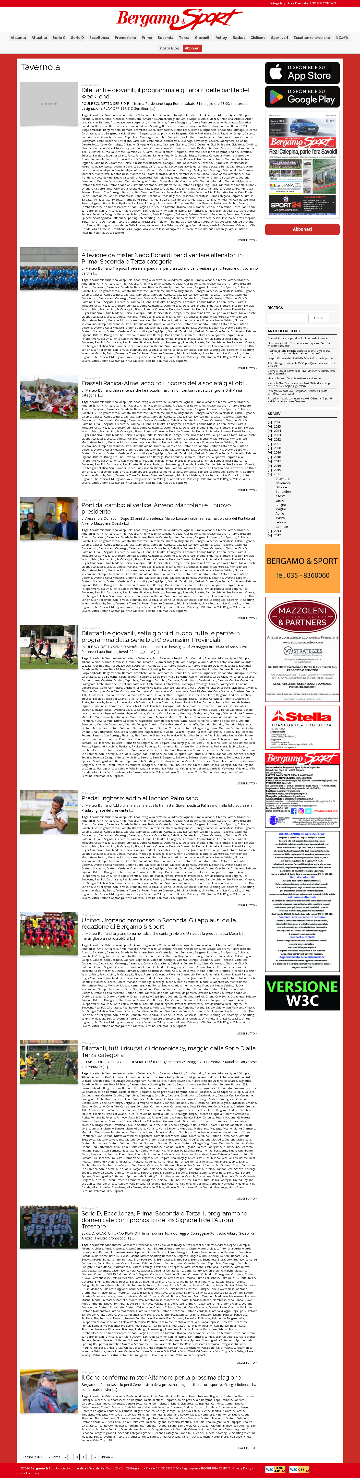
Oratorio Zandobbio (232, 185)
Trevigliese (148, 221)
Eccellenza (99, 38)
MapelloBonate (135, 170)
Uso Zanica (89, 225)
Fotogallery (277, 3)
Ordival (250, 185)
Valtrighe (185, 225)
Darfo (148, 152)
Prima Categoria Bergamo (226, 196)
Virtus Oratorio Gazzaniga (211, 229)
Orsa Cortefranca (102, 188)
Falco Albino (144, 155)
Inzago (99, 166)
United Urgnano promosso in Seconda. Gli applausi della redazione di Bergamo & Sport (159, 923)
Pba (237, 188)
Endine (233, 152)
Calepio (238, 133)
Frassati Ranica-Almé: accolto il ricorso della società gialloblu (165, 383)
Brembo (196, 130)
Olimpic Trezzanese (167, 177)
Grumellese (221, 163)
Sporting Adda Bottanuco (109, 218)
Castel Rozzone (107, 141)
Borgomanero (112, 130)
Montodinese (119, 174)
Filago (192, 155)
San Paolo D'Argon (130, 210)
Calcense (251, 130)
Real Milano (212, 199)
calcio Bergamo (108, 133)
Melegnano (201, 170)
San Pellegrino (177, 210)
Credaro (239, 148)
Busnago (238, 130)
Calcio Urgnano (222, 133)
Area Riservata (298, 3)
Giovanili (202, 38)
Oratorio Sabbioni (119, 185)
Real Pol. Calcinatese (234, 199)
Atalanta (18, 38)
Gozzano (206, 163)
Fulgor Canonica (204, 159)
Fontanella (97, 159)
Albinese (97, 118)
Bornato (127, 130)
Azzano (218, 122)
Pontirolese (126, 196)
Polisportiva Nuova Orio (229, 192)
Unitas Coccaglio (221, 221)
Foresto (110, 159)
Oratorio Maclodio (211, 181)
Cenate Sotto (90, 144)
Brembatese (164, 130)
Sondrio (205, 214)
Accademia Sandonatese (106, 115)
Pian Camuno (143, 192)
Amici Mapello (190, 118)
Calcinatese (89, 133)
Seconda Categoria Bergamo (111, 214)
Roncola (195, 203)
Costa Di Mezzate (201, 148)
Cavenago (186, 141)
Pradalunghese (170, 196)
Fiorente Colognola (210, 155)
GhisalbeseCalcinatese (147, 163)
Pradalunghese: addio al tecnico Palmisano (140, 798)
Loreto (86, 170)
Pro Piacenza (101, 199)
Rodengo (150, 203)
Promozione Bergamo (138, 199)
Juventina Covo (122, 166)
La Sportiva (140, 166)
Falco (131, 155)
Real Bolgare (161, 199)
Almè (108, 118)
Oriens (86, 188)
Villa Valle (149, 229)
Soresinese (218, 214)
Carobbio (160, 137)
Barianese (101, 126)
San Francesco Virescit (117, 207)
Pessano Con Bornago (106, 192)
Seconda (165, 38)
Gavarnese (115, 163)
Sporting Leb (135, 218)
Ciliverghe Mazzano (148, 144)
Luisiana (97, 170)
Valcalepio (121, 225)
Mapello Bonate (113, 170)
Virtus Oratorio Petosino (140, 360)
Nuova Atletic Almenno (225, 174)
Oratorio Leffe (189, 181)
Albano (86, 118)
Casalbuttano (188, 137)
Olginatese (146, 177)
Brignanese (209, 130)
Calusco (249, 133)
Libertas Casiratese (230, 166)
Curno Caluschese (113, 152)
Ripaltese (124, 203)
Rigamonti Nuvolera (104, 203)
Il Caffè (342, 38)
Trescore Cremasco (128, 221)
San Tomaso (195, 210)
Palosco (201, 188)
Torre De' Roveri (105, 221)
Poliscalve (173, 192)
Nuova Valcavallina (126, 177)
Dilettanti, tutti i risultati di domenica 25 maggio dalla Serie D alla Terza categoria (169, 1051)
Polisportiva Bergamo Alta (196, 192)
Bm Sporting (210, 126)
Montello (87, 174)
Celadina (241, 141)
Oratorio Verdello (169, 185)
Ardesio (239, 118)
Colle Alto (112, 148)
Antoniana (226, 118)
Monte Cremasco (244, 170)
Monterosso (102, 174)
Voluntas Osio (102, 232)
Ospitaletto (136, 188)
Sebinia (86, 214)
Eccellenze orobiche (312, 38)
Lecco (173, 166)
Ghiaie (127, 163)
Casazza (223, 137)
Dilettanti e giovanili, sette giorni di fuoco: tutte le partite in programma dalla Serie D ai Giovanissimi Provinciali (161, 636)
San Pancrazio (108, 210)
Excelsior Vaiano (116, 155)
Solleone (181, 214)
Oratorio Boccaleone (223, 177)
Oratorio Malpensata (238, 181)
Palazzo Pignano (185, 188)
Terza (184, 38)
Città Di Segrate (220, 144)
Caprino (118, 137)
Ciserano (180, 144)
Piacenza (127, 192)
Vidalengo (242, 225)
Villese (160, 229)
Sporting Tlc (151, 218)
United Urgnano (243, 221)
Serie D (77, 38)
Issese (107, 166)
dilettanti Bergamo (174, 152)
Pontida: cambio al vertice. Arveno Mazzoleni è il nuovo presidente (156, 508)
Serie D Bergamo (163, 214)
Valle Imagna (137, 225)
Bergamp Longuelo (189, 126)
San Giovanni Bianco (173, 207)
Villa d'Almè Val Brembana (108, 229)
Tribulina (173, 221)
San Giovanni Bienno (200, 207)
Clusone (87, 148)
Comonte (142, 148)
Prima (147, 38)
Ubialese (186, 221)
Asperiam (140, 122)
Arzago (120, 122)
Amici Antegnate (169, 118)
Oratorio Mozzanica (94, 185)
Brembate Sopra (144, 130)
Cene (103, 144)
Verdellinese (200, 225)
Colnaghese (127, 148)
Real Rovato (130, 342)
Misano (227, 170)
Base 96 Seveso (118, 126)
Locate (248, 166)
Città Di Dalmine (198, 144)
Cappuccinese (91, 137)
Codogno (99, 148)
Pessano (87, 192)
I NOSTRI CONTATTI (323, 3)
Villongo (171, 229)
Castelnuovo (155, 141)
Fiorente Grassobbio (236, 155)
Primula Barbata (214, 338)
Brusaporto (225, 130)
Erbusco (87, 155)
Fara (166, 155)
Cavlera (213, 141)
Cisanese (168, 144)
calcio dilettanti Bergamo (135, 133)
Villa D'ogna (134, 229)
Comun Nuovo (159, 148)
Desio (157, 152)
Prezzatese (201, 196)
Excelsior (98, 155)
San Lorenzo (90, 210)
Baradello (88, 126)
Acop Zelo (159, 115)
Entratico (245, 152)
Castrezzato (171, 141)
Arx (113, 122)
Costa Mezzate (222, 148)
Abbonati (193, 48)
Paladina (168, 188)
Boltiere (224, 126)
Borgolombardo (92, 130)
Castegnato (89, 141)
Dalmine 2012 (135, 152)
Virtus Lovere (185, 229)
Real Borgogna (180, 199)
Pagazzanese (153, 188)
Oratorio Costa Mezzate (163, 181)
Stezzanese (204, 218)
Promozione (125, 38)
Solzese (194, 214)
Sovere (245, 214)
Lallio (164, 166)
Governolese (191, 163)
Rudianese (220, 203)
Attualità (39, 38)
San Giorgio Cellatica (145, 207)
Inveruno (87, 166)
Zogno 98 (118, 232)
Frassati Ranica (184, 159)
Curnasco (95, 152)
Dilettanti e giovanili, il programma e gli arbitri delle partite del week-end (165, 93)
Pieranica (159, 192)
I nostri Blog (168, 48)
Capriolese (131, 137)
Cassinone (246, 137)
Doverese (194, 152)
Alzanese (118, 118)
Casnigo (234, 137)
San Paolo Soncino (155, 210)
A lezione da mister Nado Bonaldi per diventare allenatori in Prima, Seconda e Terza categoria (162, 258)
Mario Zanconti (168, 170)
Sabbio (232, 203)
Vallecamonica (156, 225)
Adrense (222, 115)
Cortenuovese (179, 148)
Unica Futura (201, 221)
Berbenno (168, 126)
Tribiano (161, 221)
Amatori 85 (150, 118)
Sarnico (209, 210)
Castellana (124, 141)
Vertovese (228, 225)
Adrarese (210, 115)
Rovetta (207, 203)
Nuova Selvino (104, 177)
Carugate (173, 137)
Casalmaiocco (207, 137)
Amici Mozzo (209, 118)
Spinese (87, 218)
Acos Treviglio (175, 115)
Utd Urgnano (105, 225)
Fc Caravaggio (179, 155)
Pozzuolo (154, 196)
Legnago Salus (187, 166)
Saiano (243, 203)
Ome (184, 177)
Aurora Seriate (157, 122)
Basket (239, 38)
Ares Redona (101, 122)
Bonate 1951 (239, 126)
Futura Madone (226, 159)
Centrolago (115, 144)
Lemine (202, 166)
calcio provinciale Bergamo (170, 133)
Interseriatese (238, 163)
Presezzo (187, 196)
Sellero (134, 214)
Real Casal (197, 199)
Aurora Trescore (202, 122)
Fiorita (85, 159)
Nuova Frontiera (203, 320)
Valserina (173, 225)
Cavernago (200, 141)
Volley (221, 38)
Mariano (152, 170)
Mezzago (215, 170)
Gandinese (100, 163)
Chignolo (129, 144)
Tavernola (228, 218)
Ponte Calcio (121, 338)
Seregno (146, 214)
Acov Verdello (194, 115)
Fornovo (122, 159)
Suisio (216, 218)
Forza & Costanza (139, 159)
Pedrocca (247, 188)
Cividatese (237, 144)
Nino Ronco (201, 174)
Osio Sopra (121, 188)
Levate (213, 166)
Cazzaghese (227, 141)
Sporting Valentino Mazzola (177, 218)
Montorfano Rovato (142, 174)
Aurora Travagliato (179, 122)
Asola (129, 122)
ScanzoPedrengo (245, 210)
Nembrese (185, 174)
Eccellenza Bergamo (214, 152)
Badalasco (230, 122)
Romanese (182, 203)
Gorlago (168, 163)
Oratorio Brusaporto (195, 324)
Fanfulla (158, 155)
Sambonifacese (91, 207)
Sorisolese (233, 214)
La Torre (154, 166)
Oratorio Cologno (136, 181)
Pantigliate (214, 188)
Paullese (228, 188)
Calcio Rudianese (200, 133)
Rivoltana (138, 203)
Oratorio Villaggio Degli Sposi (199, 185)
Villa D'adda (208, 357)
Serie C (59, 38)
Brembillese (181, 130)
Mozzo (172, 174)
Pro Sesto (116, 199)
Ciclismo (258, 38)
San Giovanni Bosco (228, 207)
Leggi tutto (246, 240)
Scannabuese (224, 210)
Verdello (215, 225)
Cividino (251, 144)
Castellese (139, 141)
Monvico (161, 174)
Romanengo (166, 203)
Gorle (177, 163)
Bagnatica (245, 122)
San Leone (249, 207)
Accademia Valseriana (137, 115)
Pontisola (140, 196)
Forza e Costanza (162, 159)
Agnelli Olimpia (239, 115)
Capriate (106, 137)
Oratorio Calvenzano (110, 181)
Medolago (186, 170)
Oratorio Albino (199, 177)
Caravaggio (146, 137)
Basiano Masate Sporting (145, 126)
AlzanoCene (134, 118)
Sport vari (279, 38)
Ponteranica (98, 196)
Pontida (113, 196)
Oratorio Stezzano (144, 185)
